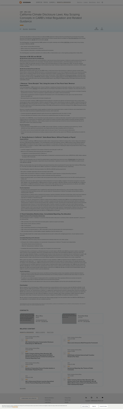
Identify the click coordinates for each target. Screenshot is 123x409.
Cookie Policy (15, 406)
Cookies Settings (85, 406)
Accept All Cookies (103, 406)
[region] (61, 406)
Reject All (94, 406)
